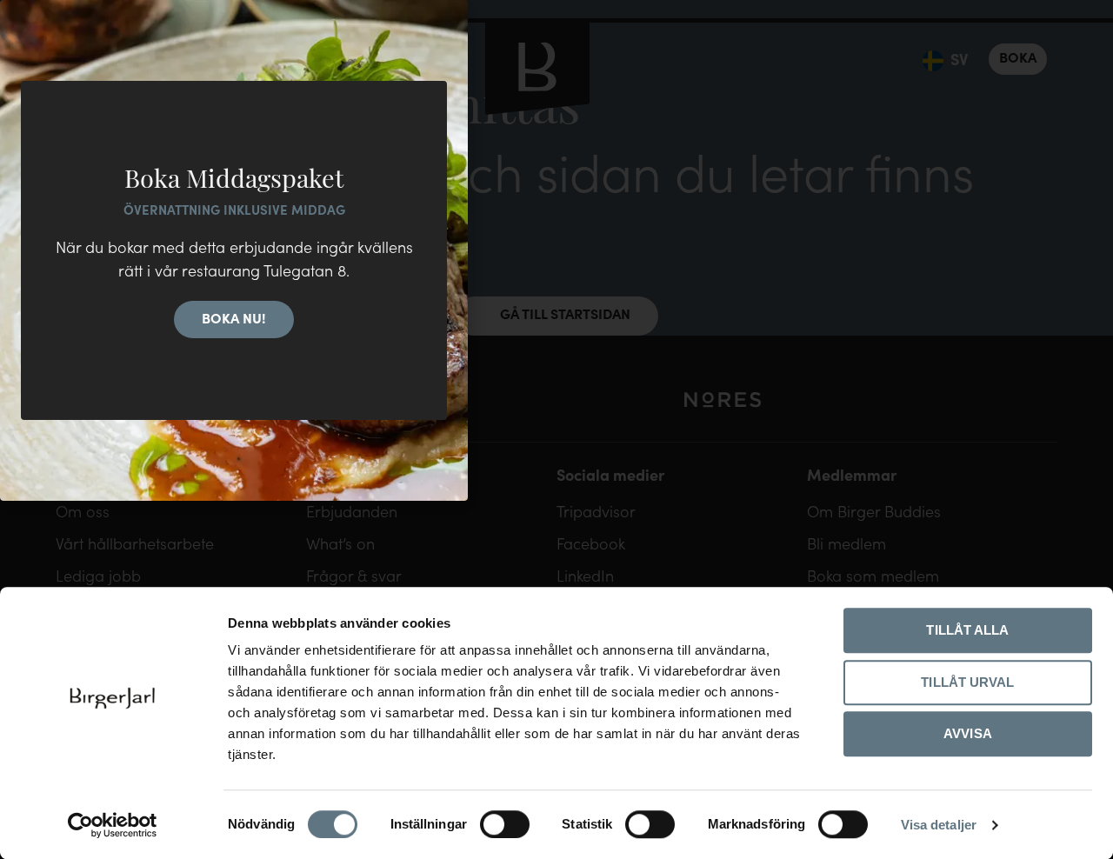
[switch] (505, 824)
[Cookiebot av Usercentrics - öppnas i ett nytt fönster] (113, 825)
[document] (556, 429)
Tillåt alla (967, 630)
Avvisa (967, 733)
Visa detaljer (938, 824)
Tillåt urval (967, 682)
